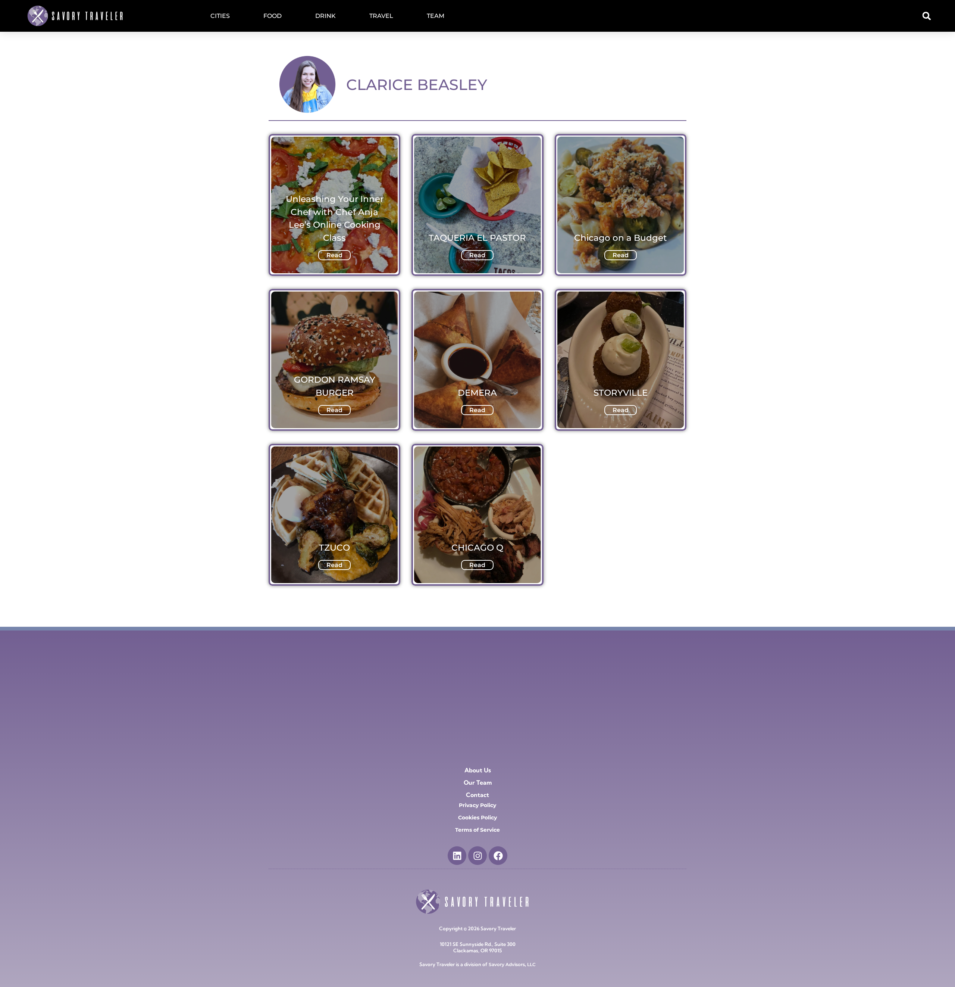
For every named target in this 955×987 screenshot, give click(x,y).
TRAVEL (381, 15)
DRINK (325, 15)
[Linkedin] (457, 855)
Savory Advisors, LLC (512, 964)
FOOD (272, 15)
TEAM (435, 15)
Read (334, 255)
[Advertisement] (477, 690)
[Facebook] (498, 855)
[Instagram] (477, 855)
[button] (927, 16)
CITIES (220, 15)
